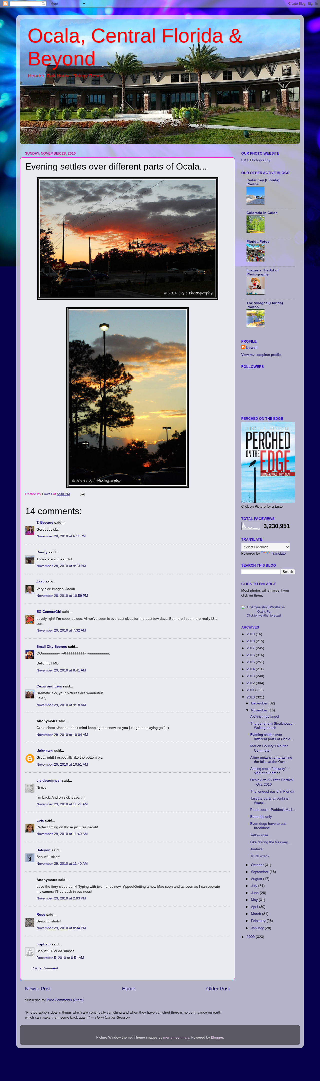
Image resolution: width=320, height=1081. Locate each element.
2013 (251, 676)
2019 (251, 634)
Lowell (252, 348)
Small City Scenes (51, 647)
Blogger (217, 1037)
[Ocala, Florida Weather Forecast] (263, 611)
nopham (43, 944)
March (256, 914)
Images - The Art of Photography (262, 272)
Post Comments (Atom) (65, 1000)
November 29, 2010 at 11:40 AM (62, 834)
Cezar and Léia (49, 686)
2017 (251, 648)
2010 (251, 697)
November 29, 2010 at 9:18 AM (61, 705)
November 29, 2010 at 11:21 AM (62, 804)
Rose (40, 914)
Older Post (218, 988)
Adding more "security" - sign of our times (269, 771)
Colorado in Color (261, 213)
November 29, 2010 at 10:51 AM (62, 764)
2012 (251, 683)
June (255, 893)
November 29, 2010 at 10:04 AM (62, 735)
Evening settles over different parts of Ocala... (271, 737)
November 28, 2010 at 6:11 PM (61, 536)
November (259, 710)
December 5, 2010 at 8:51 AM (60, 958)
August (257, 879)
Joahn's (256, 849)
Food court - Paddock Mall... (272, 810)
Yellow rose (259, 835)
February (258, 921)
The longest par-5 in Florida (272, 791)
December (259, 703)
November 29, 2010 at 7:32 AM (61, 630)
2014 (251, 669)
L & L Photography (255, 160)
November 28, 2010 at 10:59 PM (62, 596)
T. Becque (44, 522)
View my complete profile (261, 355)
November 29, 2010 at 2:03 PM (61, 898)
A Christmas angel (264, 716)
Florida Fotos (258, 241)
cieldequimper (48, 780)
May (255, 900)
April (255, 907)
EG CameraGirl (48, 612)
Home (128, 988)
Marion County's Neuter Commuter (269, 748)
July (254, 886)
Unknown (44, 751)
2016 (251, 655)
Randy (42, 552)
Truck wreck (259, 856)
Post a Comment (45, 968)
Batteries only (261, 817)
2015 (251, 662)
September (260, 872)
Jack (40, 582)
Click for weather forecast (264, 615)
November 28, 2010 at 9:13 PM (61, 566)
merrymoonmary (176, 1037)
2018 (251, 641)
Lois (40, 820)
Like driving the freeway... (270, 842)
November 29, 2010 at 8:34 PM (61, 928)
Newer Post (38, 988)
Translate (278, 553)
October (258, 865)
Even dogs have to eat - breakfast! (269, 826)
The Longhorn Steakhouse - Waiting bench (272, 725)
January (258, 928)
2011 (251, 690)
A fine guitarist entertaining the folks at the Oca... (271, 759)
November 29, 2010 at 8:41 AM (61, 670)
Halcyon (43, 850)
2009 (251, 937)
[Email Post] (82, 494)
